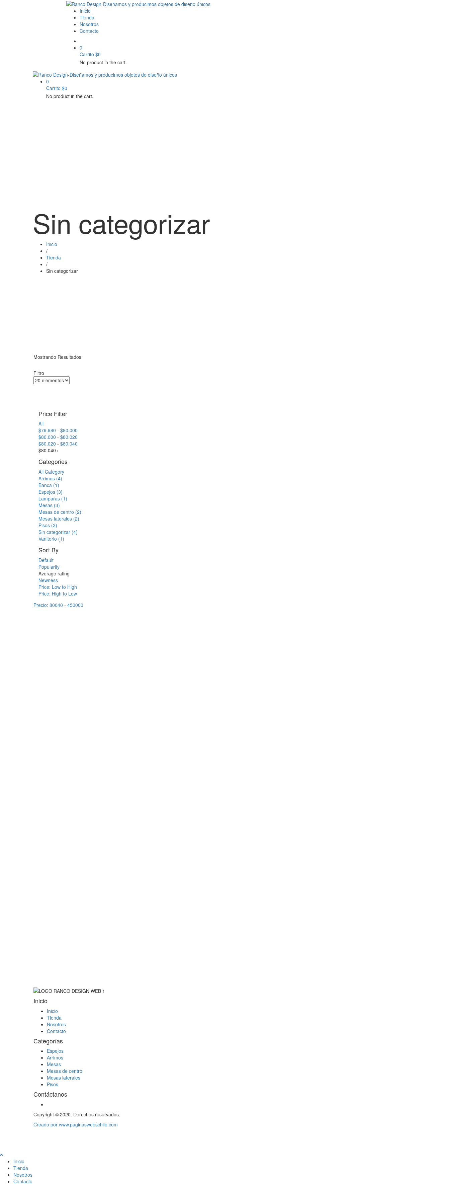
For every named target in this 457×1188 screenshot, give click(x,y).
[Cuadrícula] (35, 387)
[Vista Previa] (40, 707)
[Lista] (35, 394)
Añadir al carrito (133, 799)
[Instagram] (49, 1104)
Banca (48, 485)
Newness (48, 580)
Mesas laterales (58, 518)
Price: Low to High (57, 586)
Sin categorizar (58, 532)
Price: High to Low (57, 593)
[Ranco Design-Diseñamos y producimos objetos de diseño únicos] (138, 3)
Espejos (50, 491)
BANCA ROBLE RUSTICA (59, 727)
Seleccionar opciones (61, 714)
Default (46, 560)
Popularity (49, 566)
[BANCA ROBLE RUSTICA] (72, 651)
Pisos (47, 525)
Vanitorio (51, 538)
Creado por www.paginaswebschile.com (75, 1124)
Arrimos (50, 478)
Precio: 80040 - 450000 (58, 605)
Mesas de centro (59, 511)
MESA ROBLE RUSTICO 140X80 (228, 727)
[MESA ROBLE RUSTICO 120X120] (150, 651)
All (40, 423)
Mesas (49, 505)
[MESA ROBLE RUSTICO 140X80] (228, 651)
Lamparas (52, 498)
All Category (51, 471)
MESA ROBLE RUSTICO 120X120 (150, 812)
